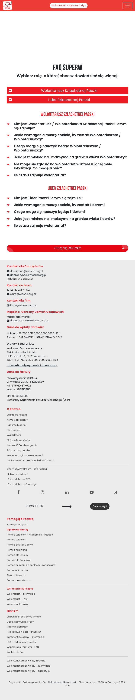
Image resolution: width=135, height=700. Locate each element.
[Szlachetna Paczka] (7, 5)
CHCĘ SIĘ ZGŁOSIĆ (67, 248)
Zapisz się (99, 506)
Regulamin (15, 682)
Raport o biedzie (16, 424)
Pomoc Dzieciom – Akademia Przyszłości (30, 534)
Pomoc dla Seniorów (19, 560)
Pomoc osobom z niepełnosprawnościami (31, 564)
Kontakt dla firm (15, 652)
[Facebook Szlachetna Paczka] (18, 492)
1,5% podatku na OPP (18, 479)
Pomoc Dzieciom (16, 539)
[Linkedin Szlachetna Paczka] (67, 492)
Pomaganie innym (17, 570)
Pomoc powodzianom (19, 580)
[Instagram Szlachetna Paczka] (42, 492)
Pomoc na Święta (17, 549)
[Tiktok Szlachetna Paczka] (116, 492)
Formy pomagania (17, 524)
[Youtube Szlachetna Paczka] (92, 492)
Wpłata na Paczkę (17, 529)
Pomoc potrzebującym (20, 544)
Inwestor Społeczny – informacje (25, 636)
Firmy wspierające (17, 626)
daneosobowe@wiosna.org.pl (29, 320)
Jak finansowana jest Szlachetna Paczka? (30, 460)
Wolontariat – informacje (21, 593)
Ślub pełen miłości (17, 474)
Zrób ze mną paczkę (18, 450)
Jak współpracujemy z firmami (24, 616)
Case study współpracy (20, 621)
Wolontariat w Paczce (20, 588)
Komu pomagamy (17, 419)
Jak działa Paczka (17, 414)
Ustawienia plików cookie (62, 682)
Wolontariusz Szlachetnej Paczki (69, 90)
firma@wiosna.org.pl (23, 305)
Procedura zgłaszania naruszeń (25, 455)
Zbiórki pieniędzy (16, 575)
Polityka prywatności (34, 682)
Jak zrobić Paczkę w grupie (22, 445)
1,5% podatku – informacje (22, 484)
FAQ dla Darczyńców (18, 440)
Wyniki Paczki (14, 434)
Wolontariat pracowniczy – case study (28, 670)
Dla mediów (14, 430)
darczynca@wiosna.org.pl (26, 271)
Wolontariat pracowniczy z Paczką (26, 660)
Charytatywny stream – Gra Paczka (27, 468)
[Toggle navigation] (127, 5)
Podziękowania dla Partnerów (24, 631)
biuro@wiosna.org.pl (23, 294)
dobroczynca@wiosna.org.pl (28, 275)
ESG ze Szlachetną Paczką (21, 642)
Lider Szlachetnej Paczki (69, 99)
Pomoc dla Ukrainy (17, 554)
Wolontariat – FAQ (17, 598)
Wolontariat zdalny (17, 604)
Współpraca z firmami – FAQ (23, 646)
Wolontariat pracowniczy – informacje (28, 665)
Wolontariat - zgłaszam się (68, 5)
